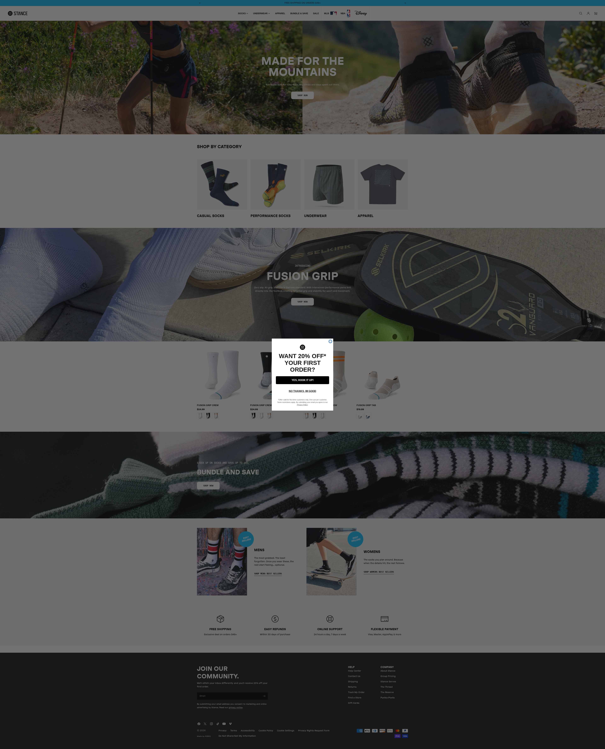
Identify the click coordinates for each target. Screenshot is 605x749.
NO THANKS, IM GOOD (302, 391)
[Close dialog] (330, 341)
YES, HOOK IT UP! (303, 380)
